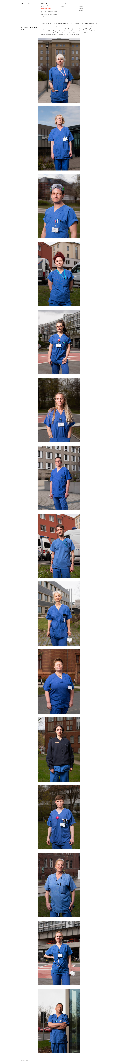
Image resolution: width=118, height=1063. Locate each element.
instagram (81, 8)
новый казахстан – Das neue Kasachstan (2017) (55, 23)
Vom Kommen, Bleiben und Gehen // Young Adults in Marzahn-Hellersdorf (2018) (49, 11)
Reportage (62, 6)
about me (81, 6)
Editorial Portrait (63, 5)
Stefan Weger (26, 3)
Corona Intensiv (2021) (46, 8)
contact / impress (82, 12)
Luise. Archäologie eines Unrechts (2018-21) (82, 23)
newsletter (81, 10)
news (80, 5)
